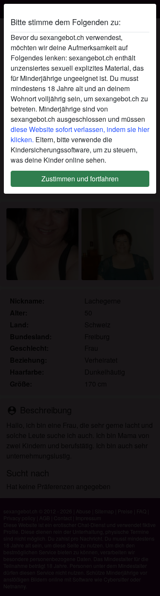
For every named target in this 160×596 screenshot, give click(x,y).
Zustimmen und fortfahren (80, 178)
